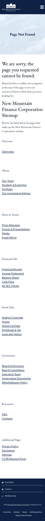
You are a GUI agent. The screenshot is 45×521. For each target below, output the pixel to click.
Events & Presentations (16, 229)
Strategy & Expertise (14, 185)
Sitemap (7, 454)
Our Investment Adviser (16, 193)
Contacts (7, 418)
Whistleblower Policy (15, 382)
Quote (6, 321)
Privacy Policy (10, 446)
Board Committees (13, 370)
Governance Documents (16, 378)
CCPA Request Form (14, 458)
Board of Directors (13, 366)
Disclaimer (8, 450)
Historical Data (11, 325)
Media (6, 233)
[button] (42, 7)
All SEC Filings (10, 286)
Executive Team (11, 374)
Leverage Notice (12, 334)
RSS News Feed (10, 496)
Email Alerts (9, 237)
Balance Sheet (10, 277)
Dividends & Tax (11, 330)
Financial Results (12, 269)
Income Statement (13, 273)
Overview (8, 151)
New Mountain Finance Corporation (18, 505)
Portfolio (7, 189)
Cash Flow (8, 281)
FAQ (4, 414)
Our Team (8, 180)
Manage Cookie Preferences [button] (24, 515)
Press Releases (11, 225)
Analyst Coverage (12, 317)
